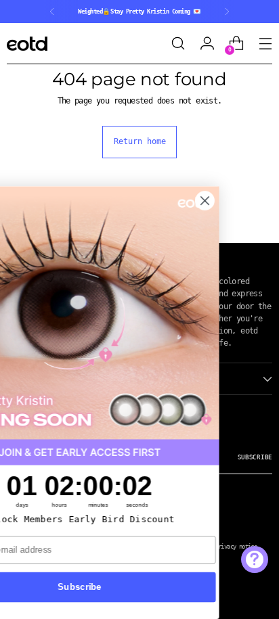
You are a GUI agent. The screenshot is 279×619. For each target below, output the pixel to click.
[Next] (227, 11)
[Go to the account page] (207, 44)
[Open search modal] (178, 44)
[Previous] (52, 11)
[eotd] (27, 44)
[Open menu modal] (265, 44)
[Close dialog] (250, 200)
